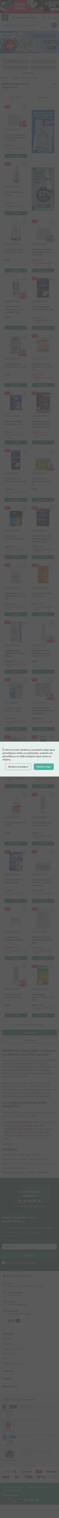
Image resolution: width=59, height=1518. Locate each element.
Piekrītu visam (44, 766)
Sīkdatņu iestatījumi (18, 766)
